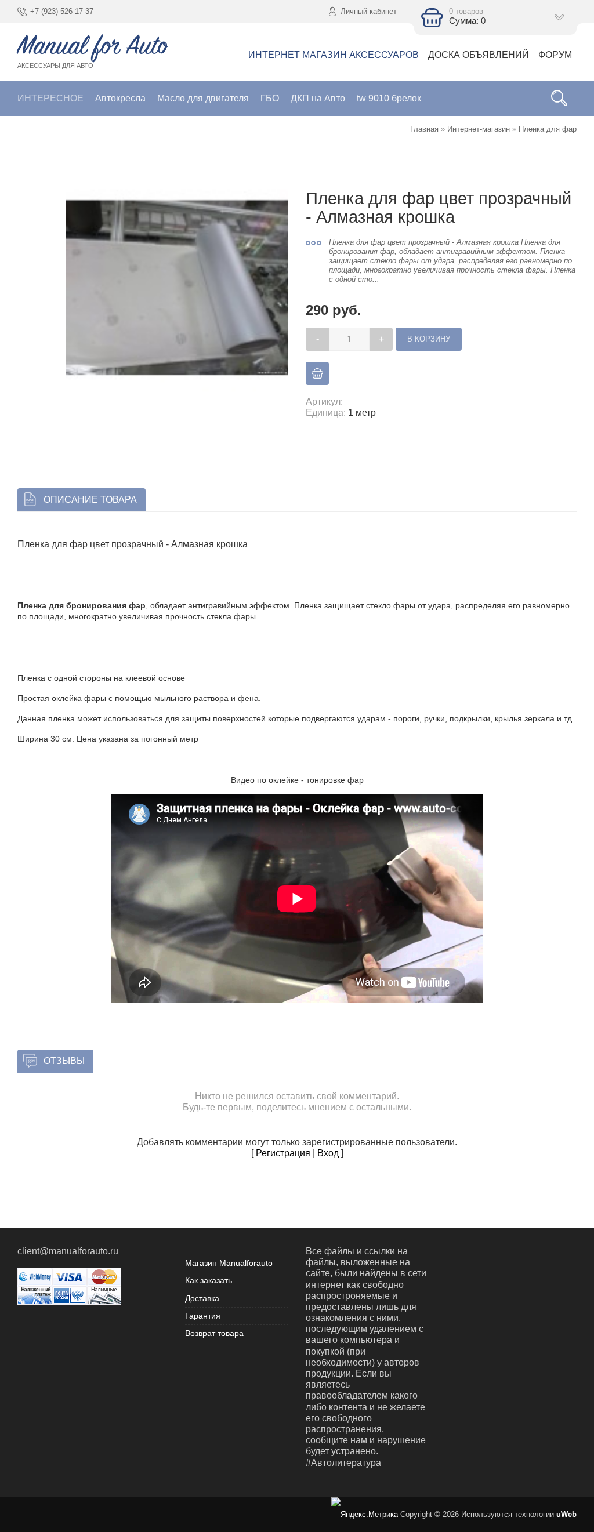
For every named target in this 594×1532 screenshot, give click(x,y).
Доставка (202, 1298)
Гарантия (202, 1315)
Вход (328, 1153)
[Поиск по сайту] (559, 98)
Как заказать (208, 1280)
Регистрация (283, 1153)
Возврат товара (214, 1333)
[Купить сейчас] (317, 373)
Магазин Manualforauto (229, 1263)
